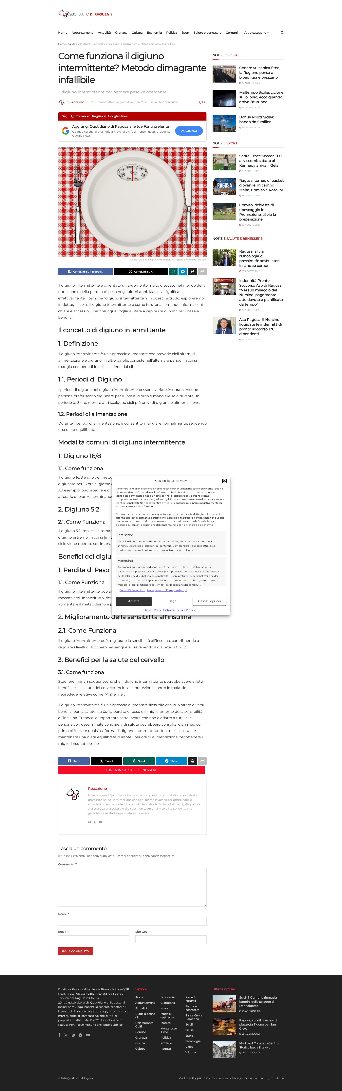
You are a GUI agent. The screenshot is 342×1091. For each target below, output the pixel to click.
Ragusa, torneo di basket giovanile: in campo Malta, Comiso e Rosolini (261, 185)
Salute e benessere (207, 32)
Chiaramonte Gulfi (144, 1024)
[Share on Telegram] (183, 271)
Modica (166, 1023)
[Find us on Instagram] (73, 1035)
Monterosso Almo (169, 1030)
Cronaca (121, 32)
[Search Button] (282, 33)
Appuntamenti (83, 32)
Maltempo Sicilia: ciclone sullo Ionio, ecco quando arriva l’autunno (261, 97)
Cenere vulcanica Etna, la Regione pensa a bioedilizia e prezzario (259, 73)
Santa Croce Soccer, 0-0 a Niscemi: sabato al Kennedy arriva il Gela (260, 161)
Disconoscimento (256, 1078)
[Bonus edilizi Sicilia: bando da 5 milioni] (224, 123)
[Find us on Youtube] (88, 1035)
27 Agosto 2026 (250, 83)
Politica (171, 32)
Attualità (104, 32)
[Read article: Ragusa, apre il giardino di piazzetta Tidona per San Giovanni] (224, 1026)
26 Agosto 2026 (250, 195)
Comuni (232, 32)
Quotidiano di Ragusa (80, 1078)
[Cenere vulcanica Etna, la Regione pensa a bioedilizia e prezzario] (224, 74)
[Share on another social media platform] (202, 271)
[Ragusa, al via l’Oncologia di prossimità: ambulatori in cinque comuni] (224, 257)
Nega (172, 601)
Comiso (140, 1032)
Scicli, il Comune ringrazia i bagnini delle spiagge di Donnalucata (258, 1002)
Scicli (189, 1024)
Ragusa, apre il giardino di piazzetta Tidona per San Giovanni (258, 1024)
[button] (224, 481)
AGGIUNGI (189, 131)
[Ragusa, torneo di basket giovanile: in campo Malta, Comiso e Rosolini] (224, 186)
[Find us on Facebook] (59, 1035)
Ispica (164, 1008)
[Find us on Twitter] (66, 1035)
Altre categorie (255, 32)
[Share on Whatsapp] (173, 271)
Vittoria (190, 1052)
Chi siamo (277, 1078)
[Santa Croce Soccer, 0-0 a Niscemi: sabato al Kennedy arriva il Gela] (224, 162)
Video (189, 1046)
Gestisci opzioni (209, 601)
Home (62, 32)
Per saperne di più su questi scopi (167, 590)
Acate (139, 997)
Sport (185, 32)
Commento (67, 864)
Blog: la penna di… (145, 1015)
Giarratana (168, 1003)
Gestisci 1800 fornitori (132, 590)
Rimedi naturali (190, 999)
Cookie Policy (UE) (190, 1078)
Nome (63, 914)
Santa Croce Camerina (193, 1017)
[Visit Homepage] (85, 14)
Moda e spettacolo (168, 1015)
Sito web (141, 931)
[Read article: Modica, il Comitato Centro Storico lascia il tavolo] (224, 1049)
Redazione (77, 102)
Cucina (140, 1043)
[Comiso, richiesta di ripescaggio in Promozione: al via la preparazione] (224, 211)
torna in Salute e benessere (131, 770)
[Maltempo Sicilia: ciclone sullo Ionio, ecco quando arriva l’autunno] (224, 98)
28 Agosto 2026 (250, 171)
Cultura (137, 32)
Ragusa (166, 1048)
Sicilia (189, 1030)
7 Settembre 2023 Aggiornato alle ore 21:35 (120, 102)
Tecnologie (192, 1041)
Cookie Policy (153, 609)
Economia (154, 32)
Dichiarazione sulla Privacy (179, 609)
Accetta (134, 601)
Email (63, 931)
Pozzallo (166, 1043)
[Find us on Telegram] (80, 1035)
